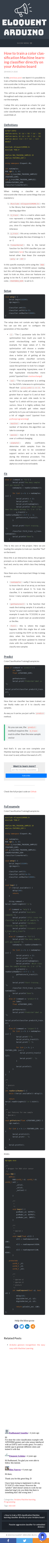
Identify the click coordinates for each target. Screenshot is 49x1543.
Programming (9, 1502)
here (21, 252)
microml (12, 1506)
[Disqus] (24, 1393)
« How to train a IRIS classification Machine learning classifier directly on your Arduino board (24, 1516)
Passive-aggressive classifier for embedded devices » (27, 1525)
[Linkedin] (27, 1326)
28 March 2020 (11, 72)
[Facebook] (16, 1326)
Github (33, 791)
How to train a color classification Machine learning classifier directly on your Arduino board (24, 60)
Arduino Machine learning (24, 1499)
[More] (33, 1326)
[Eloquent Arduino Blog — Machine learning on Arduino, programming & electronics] (24, 19)
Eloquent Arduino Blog (24, 1535)
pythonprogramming (18, 419)
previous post (16, 77)
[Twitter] (21, 1326)
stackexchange (34, 376)
